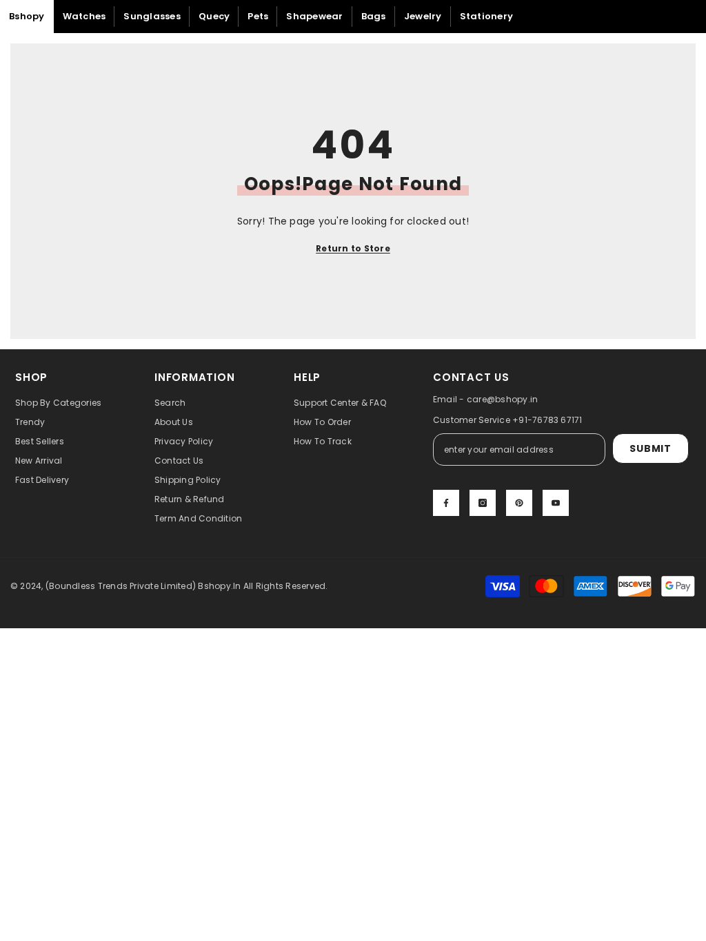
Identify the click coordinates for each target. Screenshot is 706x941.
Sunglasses (152, 16)
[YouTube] (556, 503)
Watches (84, 16)
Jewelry (423, 16)
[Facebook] (446, 503)
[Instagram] (483, 503)
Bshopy (27, 16)
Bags (373, 16)
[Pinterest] (519, 503)
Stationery (487, 16)
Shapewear (314, 16)
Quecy (214, 16)
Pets (258, 16)
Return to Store (353, 248)
